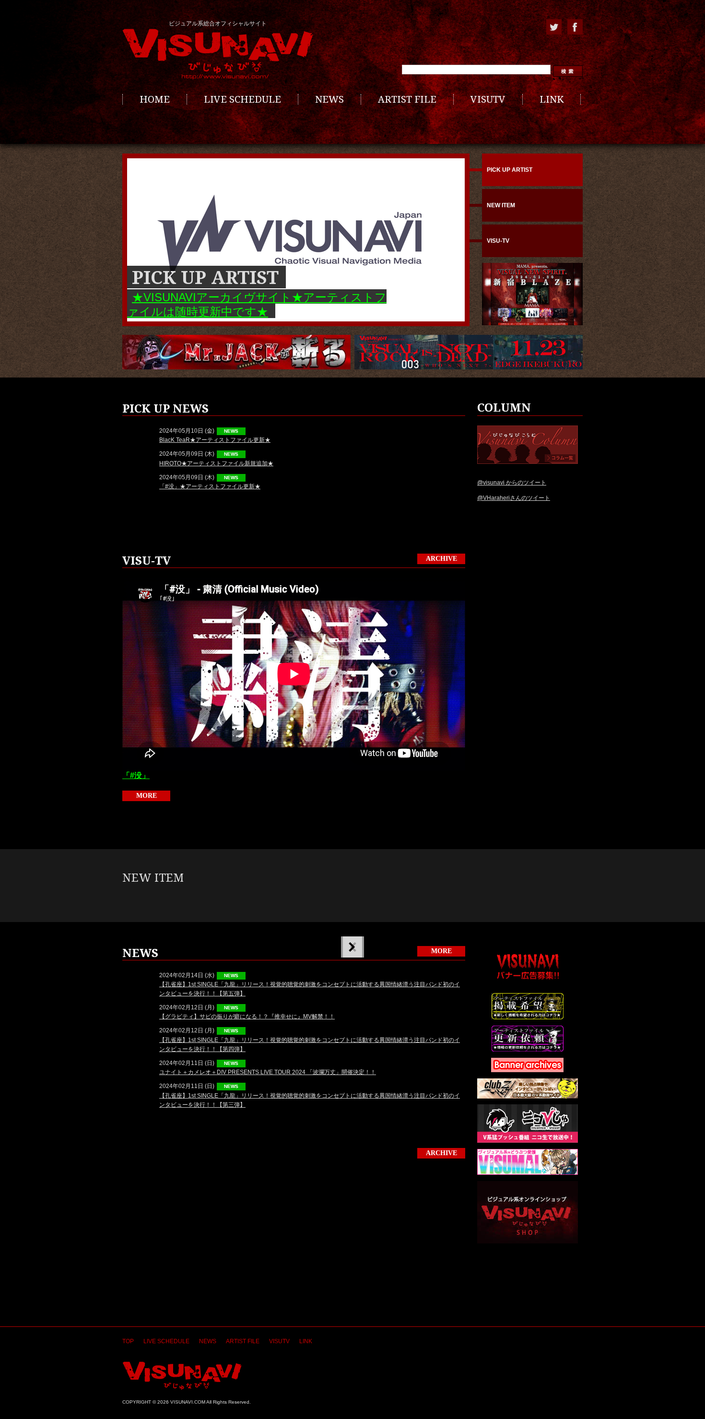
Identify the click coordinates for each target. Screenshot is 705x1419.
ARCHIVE (441, 558)
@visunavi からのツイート (511, 482)
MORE (146, 795)
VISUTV (487, 99)
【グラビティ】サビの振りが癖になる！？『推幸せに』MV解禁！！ (247, 1016)
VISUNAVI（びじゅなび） (182, 1375)
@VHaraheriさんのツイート (513, 498)
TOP (128, 1341)
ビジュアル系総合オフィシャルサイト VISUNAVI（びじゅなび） (217, 54)
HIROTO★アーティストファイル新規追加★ (216, 463)
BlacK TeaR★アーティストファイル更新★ (214, 440)
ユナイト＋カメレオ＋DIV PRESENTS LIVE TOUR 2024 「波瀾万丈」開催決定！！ (267, 1072)
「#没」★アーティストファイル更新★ (209, 486)
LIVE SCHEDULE (242, 99)
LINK (552, 99)
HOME (155, 99)
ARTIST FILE (407, 99)
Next (351, 947)
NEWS (329, 99)
